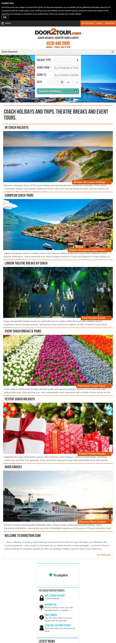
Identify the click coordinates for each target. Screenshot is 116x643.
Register (109, 23)
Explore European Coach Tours (87, 250)
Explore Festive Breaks (92, 454)
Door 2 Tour (58, 31)
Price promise (51, 615)
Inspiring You (50, 604)
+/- (68, 83)
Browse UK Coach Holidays (90, 182)
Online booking (52, 598)
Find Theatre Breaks (94, 318)
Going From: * (44, 67)
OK (5, 17)
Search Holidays (50, 91)
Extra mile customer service (58, 625)
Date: (40, 82)
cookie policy (24, 11)
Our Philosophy (104, 555)
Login (99, 23)
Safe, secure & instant (55, 595)
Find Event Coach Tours (92, 386)
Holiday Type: (44, 60)
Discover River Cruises (92, 521)
